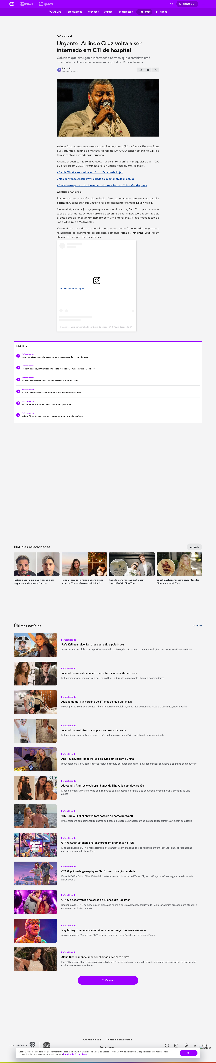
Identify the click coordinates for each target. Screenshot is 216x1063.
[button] (37, 572)
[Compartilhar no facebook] (147, 70)
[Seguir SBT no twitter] (195, 1045)
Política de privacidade (119, 1039)
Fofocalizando (65, 36)
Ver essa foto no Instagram (71, 288)
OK (188, 1053)
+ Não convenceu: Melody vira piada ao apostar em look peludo (96, 178)
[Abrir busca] (172, 4)
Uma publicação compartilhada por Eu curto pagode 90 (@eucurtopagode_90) (96, 327)
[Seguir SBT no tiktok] (185, 1045)
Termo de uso (107, 1047)
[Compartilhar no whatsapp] (140, 70)
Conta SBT (189, 3)
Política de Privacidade (75, 1054)
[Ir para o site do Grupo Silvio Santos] (24, 1045)
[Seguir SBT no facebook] (167, 1045)
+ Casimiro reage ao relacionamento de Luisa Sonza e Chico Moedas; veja (102, 185)
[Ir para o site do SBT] (46, 1045)
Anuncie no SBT (92, 1039)
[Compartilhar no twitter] (155, 70)
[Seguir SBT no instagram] (176, 1045)
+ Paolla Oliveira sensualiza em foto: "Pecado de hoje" (90, 172)
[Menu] (203, 4)
